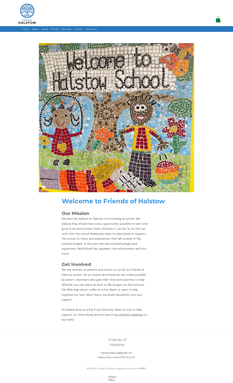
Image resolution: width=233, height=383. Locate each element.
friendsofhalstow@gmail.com (116, 352)
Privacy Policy (112, 378)
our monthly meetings (128, 315)
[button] (218, 19)
